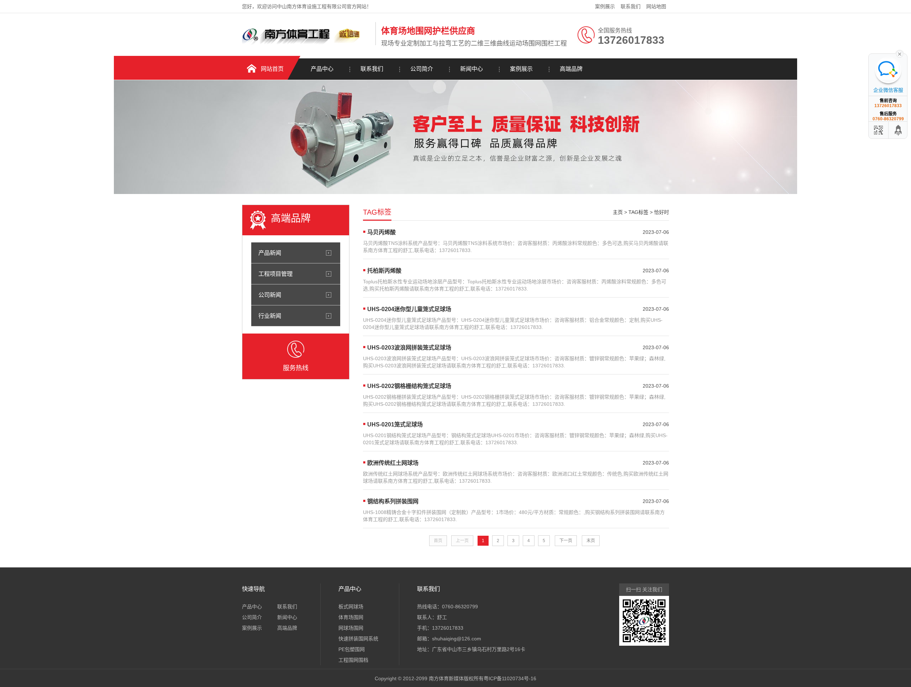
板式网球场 (350, 606)
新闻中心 (471, 69)
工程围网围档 (353, 660)
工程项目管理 (275, 274)
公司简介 (421, 69)
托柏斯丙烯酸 (384, 271)
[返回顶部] (898, 130)
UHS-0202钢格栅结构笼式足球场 (409, 386)
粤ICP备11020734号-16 (510, 678)
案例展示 (605, 6)
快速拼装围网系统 (358, 638)
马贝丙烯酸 (381, 232)
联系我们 (631, 6)
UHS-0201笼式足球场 (395, 424)
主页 (618, 212)
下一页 (565, 540)
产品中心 (322, 69)
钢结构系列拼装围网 (392, 501)
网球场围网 (350, 628)
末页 (590, 540)
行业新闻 (269, 316)
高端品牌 (571, 69)
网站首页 (272, 69)
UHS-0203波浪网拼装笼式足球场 (409, 348)
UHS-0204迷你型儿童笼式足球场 (409, 309)
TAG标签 (638, 212)
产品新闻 (269, 253)
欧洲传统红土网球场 (392, 463)
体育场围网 (350, 617)
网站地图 (656, 6)
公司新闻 (269, 295)
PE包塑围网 (351, 649)
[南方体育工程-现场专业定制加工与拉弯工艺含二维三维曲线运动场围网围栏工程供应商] (307, 44)
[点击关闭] (899, 53)
